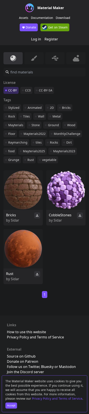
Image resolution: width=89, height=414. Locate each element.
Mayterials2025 (34, 151)
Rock (11, 116)
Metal (56, 116)
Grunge (13, 160)
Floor (11, 134)
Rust (30, 160)
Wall (41, 116)
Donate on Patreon (22, 361)
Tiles (26, 116)
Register (51, 39)
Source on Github (21, 356)
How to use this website (26, 332)
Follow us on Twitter (23, 366)
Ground (53, 125)
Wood (71, 125)
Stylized (13, 108)
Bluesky (47, 366)
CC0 (28, 90)
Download (63, 18)
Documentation (42, 18)
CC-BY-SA (45, 90)
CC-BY (12, 90)
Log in (36, 39)
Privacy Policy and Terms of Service (57, 398)
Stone (36, 125)
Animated (35, 108)
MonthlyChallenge (67, 134)
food (11, 151)
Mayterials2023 (64, 151)
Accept (11, 405)
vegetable (49, 160)
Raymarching (17, 142)
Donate (31, 27)
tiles (39, 142)
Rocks (54, 142)
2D (52, 108)
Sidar (15, 220)
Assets (23, 18)
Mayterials (15, 125)
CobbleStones (60, 215)
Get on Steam (57, 27)
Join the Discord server (25, 371)
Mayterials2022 (35, 134)
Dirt (69, 142)
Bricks (66, 108)
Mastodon (67, 366)
